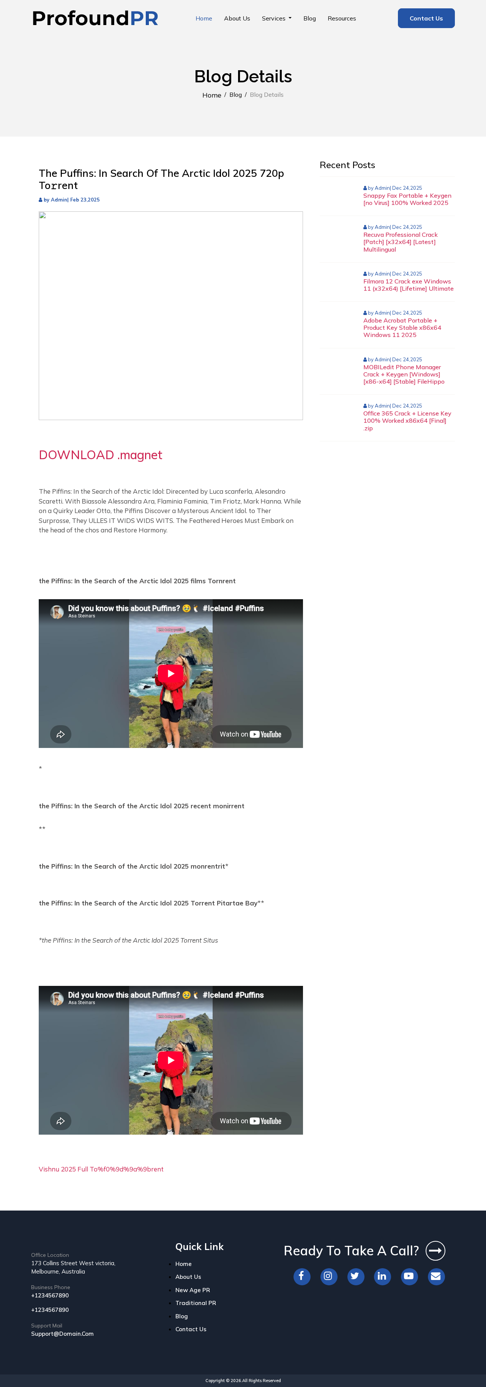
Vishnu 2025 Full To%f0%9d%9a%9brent (101, 1169)
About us (237, 18)
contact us (191, 1329)
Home (204, 18)
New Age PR (192, 1290)
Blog (309, 18)
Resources (342, 18)
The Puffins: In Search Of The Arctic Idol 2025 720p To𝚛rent (161, 179)
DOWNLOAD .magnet (101, 454)
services (274, 18)
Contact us (426, 18)
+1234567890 (50, 1295)
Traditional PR (195, 1303)
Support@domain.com (62, 1333)
